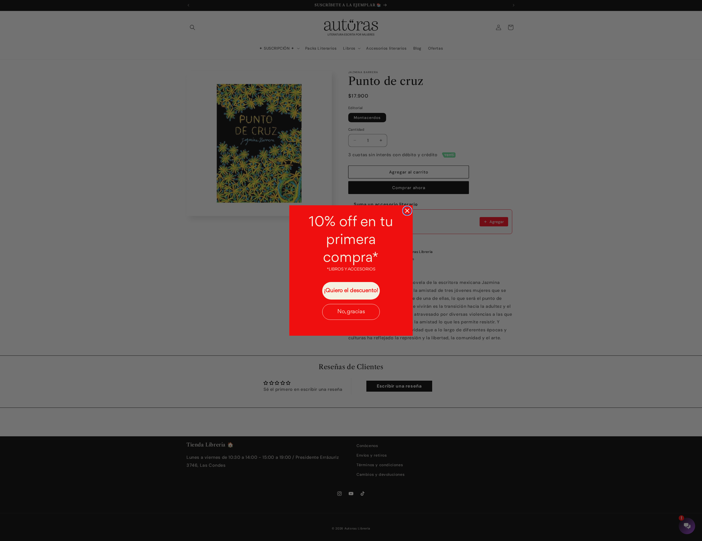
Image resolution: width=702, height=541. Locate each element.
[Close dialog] (407, 210)
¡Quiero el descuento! (351, 291)
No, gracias (351, 312)
